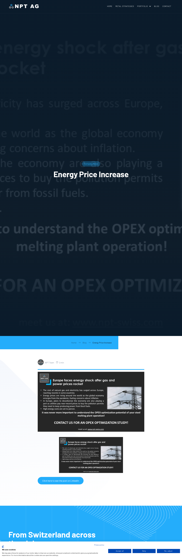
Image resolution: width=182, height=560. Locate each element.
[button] (144, 6)
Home (73, 342)
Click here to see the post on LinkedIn (60, 480)
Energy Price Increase (102, 342)
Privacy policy (99, 545)
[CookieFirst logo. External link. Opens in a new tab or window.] (3, 547)
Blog (84, 342)
